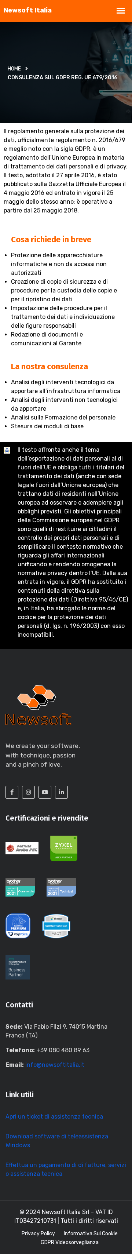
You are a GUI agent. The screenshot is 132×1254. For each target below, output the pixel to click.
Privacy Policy (38, 1234)
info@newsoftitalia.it (54, 1064)
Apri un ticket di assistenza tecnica (54, 1116)
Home (14, 69)
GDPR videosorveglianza (70, 1242)
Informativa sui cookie (91, 1234)
